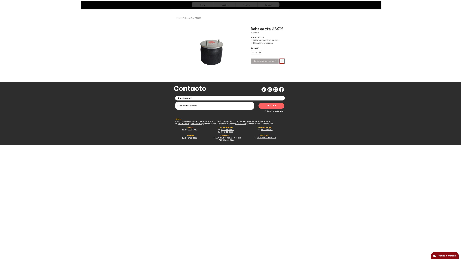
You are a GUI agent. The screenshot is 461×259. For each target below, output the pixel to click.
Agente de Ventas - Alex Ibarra (214, 124)
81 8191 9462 (183, 124)
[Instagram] (275, 89)
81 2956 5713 (191, 130)
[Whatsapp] (269, 89)
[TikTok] (263, 89)
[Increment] (260, 52)
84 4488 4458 (267, 130)
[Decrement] (252, 52)
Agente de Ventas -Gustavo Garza (254, 124)
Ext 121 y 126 (196, 124)
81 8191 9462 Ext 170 (266, 138)
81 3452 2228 (191, 138)
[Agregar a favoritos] (282, 61)
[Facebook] (281, 89)
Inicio (178, 18)
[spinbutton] (256, 52)
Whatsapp (231, 124)
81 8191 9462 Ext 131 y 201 (229, 138)
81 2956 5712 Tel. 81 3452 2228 (226, 131)
